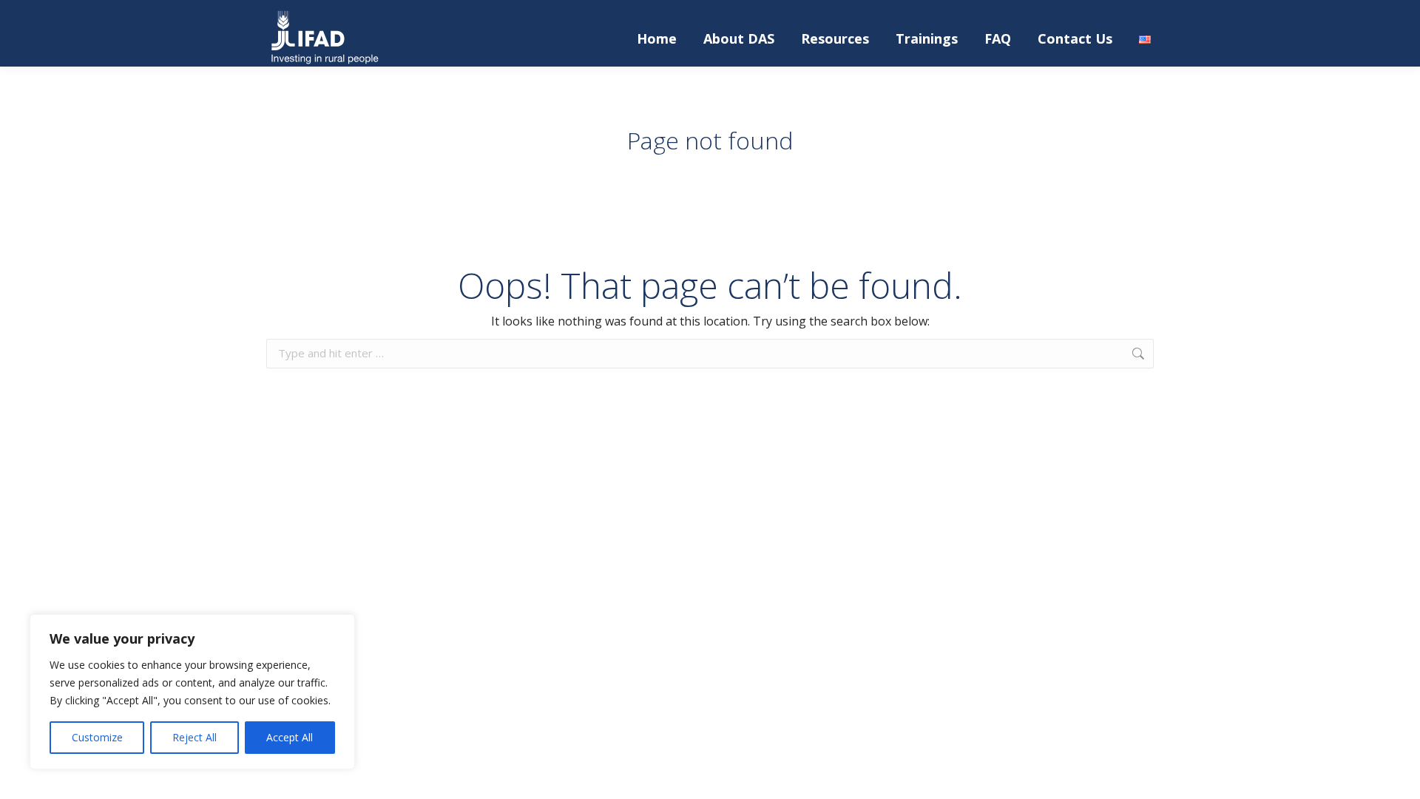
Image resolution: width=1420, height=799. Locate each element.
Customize (97, 737)
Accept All (289, 737)
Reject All (194, 737)
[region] (192, 691)
